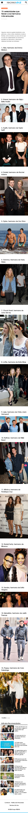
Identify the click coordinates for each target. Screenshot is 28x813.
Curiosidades (4, 8)
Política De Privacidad (17, 802)
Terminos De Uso (14, 805)
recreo (14, 2)
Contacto (7, 802)
